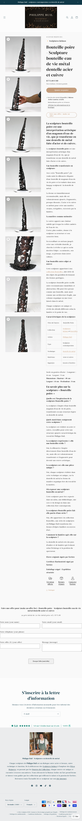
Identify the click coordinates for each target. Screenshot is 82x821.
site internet (61, 778)
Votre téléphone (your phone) (12, 632)
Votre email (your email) (52, 622)
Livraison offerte (50, 583)
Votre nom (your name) (9, 622)
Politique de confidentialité (18, 814)
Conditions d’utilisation (35, 814)
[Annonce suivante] (77, 2)
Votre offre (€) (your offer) (11, 642)
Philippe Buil (67, 337)
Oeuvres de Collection (41, 769)
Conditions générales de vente (68, 814)
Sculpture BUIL (26, 812)
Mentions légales (62, 816)
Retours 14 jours (61, 583)
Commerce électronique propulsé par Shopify (44, 812)
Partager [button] (51, 590)
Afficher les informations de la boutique (59, 106)
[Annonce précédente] (4, 2)
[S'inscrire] (57, 713)
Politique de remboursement (68, 812)
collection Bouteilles (54, 271)
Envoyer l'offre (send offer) (41, 661)
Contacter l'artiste (72, 583)
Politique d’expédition (50, 814)
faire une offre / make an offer (60, 115)
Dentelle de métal (69, 351)
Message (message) (50, 642)
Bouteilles (74, 331)
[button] (4, 17)
